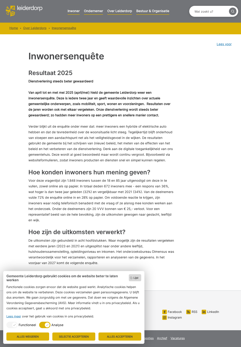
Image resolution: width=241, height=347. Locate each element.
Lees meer (13, 316)
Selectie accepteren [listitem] (74, 336)
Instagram (174, 317)
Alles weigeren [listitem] (28, 336)
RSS (194, 312)
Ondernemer (93, 11)
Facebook (174, 312)
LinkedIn (212, 312)
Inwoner (74, 11)
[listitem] (21, 325)
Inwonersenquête (64, 28)
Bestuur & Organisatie (152, 11)
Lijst (135, 277)
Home (13, 28)
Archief (162, 338)
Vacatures (178, 338)
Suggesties (146, 338)
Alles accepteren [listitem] (120, 336)
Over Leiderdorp (119, 11)
